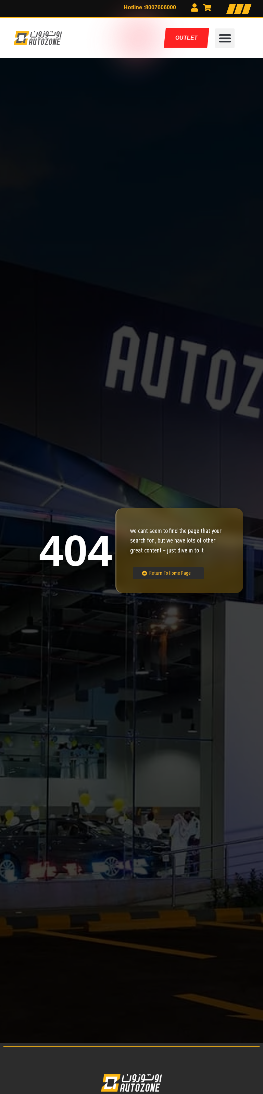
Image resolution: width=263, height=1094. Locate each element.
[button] (225, 38)
